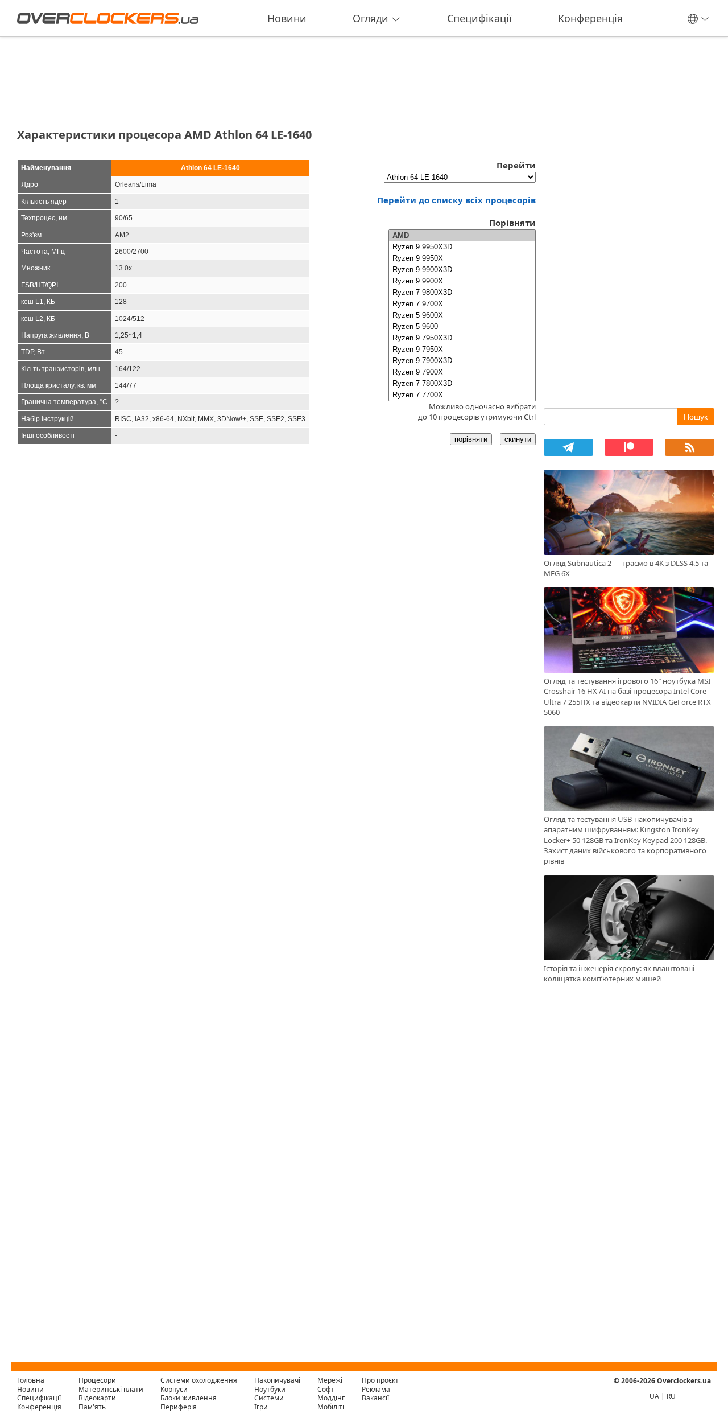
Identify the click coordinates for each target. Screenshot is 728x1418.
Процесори (97, 1380)
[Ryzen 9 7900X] (462, 372)
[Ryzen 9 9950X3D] (462, 247)
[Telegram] (568, 447)
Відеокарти (97, 1398)
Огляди (370, 18)
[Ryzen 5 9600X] (462, 315)
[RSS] (689, 447)
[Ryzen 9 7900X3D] (462, 361)
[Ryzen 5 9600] (462, 326)
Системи (269, 1398)
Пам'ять (92, 1407)
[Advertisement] (276, 78)
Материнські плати (110, 1389)
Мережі (329, 1380)
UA (654, 1396)
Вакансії (375, 1398)
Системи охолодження (198, 1380)
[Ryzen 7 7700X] (462, 395)
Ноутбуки (270, 1389)
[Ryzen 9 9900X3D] (462, 270)
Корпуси (174, 1389)
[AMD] (462, 235)
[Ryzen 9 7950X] (462, 349)
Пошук (696, 416)
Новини (287, 18)
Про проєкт (380, 1380)
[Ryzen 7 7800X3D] (462, 383)
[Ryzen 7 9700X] (462, 304)
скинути (517, 439)
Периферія (178, 1407)
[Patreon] (629, 447)
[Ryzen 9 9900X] (462, 281)
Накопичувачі (277, 1380)
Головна (30, 1380)
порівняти (470, 439)
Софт (325, 1389)
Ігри (261, 1407)
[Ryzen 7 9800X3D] (462, 292)
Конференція (590, 18)
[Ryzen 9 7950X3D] (462, 338)
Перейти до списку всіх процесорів (456, 199)
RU (671, 1396)
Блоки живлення (188, 1398)
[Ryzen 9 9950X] (462, 258)
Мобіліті (330, 1407)
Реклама (376, 1389)
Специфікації (479, 18)
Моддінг (331, 1398)
